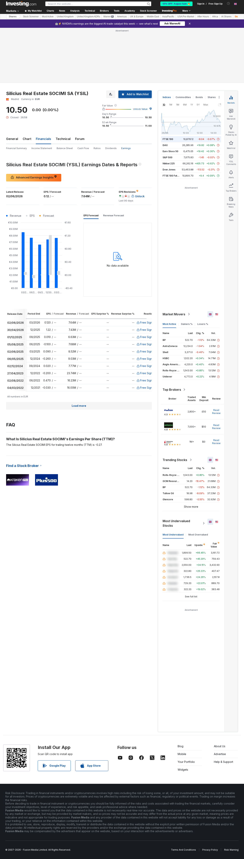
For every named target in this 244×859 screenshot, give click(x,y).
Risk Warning (231, 849)
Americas (122, 16)
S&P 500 (167, 157)
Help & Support (223, 761)
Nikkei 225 (169, 163)
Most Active (48, 16)
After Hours (203, 16)
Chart (27, 139)
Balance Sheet (65, 148)
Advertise (220, 754)
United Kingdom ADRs (88, 16)
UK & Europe (137, 16)
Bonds (199, 97)
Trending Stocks (175, 460)
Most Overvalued (198, 534)
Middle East (153, 16)
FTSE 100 (168, 139)
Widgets (183, 769)
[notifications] (228, 3)
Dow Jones (169, 169)
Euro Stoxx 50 (170, 151)
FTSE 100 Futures (172, 175)
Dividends (111, 148)
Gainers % (187, 324)
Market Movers (174, 314)
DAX (165, 145)
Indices (167, 97)
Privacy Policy (210, 849)
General (12, 139)
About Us (219, 746)
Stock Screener (148, 11)
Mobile (182, 754)
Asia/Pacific (168, 16)
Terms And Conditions (183, 849)
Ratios (97, 148)
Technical (63, 139)
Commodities (183, 97)
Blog (180, 746)
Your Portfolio (186, 761)
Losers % (202, 324)
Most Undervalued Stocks (176, 523)
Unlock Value (140, 109)
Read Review (216, 412)
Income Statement (41, 148)
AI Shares (226, 16)
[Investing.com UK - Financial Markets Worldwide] (21, 3)
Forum (79, 139)
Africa (215, 16)
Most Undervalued (173, 534)
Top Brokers (172, 390)
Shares (13, 16)
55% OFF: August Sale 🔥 (176, 3)
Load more (79, 405)
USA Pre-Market (185, 16)
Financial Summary (16, 148)
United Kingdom (65, 16)
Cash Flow (83, 148)
